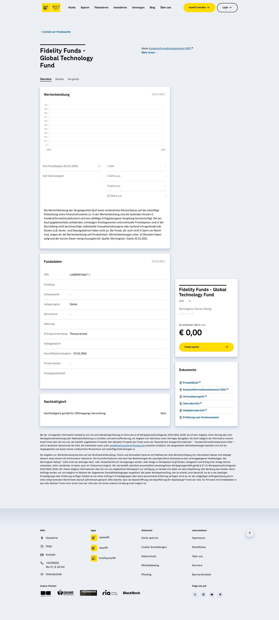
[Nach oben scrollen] (250, 533)
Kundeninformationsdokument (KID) (170, 48)
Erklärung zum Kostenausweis (201, 417)
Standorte (52, 538)
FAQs (49, 546)
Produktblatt (190, 382)
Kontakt (50, 555)
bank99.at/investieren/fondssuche (127, 446)
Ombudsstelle (54, 574)
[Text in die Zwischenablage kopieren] (89, 275)
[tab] (46, 79)
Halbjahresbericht (193, 410)
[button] (149, 53)
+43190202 (52, 563)
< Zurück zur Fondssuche (56, 32)
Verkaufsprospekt (193, 396)
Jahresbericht (191, 403)
